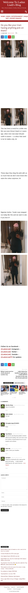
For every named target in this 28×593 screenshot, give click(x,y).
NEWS (8, 16)
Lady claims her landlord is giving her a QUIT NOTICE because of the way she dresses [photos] (21, 375)
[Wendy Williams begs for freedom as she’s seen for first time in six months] (5, 388)
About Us (13, 587)
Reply (6, 410)
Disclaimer (9, 589)
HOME (3, 16)
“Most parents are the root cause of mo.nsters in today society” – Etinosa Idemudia (13, 567)
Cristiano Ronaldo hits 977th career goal (13, 393)
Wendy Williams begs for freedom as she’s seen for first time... (5, 394)
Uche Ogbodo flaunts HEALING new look (22, 393)
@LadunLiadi (6, 349)
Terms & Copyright (17, 589)
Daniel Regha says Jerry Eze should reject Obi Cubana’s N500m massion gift (13, 559)
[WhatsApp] (13, 37)
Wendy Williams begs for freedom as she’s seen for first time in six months (13, 550)
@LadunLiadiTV (7, 357)
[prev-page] (13, 397)
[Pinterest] (9, 37)
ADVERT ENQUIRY (16, 18)
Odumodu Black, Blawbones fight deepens (10, 576)
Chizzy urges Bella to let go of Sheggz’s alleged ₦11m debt (13, 579)
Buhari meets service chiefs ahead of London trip (7, 373)
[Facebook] (2, 37)
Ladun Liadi (4, 33)
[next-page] (15, 397)
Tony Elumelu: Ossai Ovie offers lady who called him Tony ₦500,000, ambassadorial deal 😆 (14, 563)
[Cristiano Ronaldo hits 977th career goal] (14, 388)
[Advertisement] (14, 73)
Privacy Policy (7, 587)
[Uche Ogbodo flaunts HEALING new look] (23, 388)
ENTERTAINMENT (17, 16)
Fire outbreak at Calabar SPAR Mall (9, 571)
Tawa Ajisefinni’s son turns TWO (8, 573)
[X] (5, 37)
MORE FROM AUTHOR (19, 382)
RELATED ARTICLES (8, 382)
